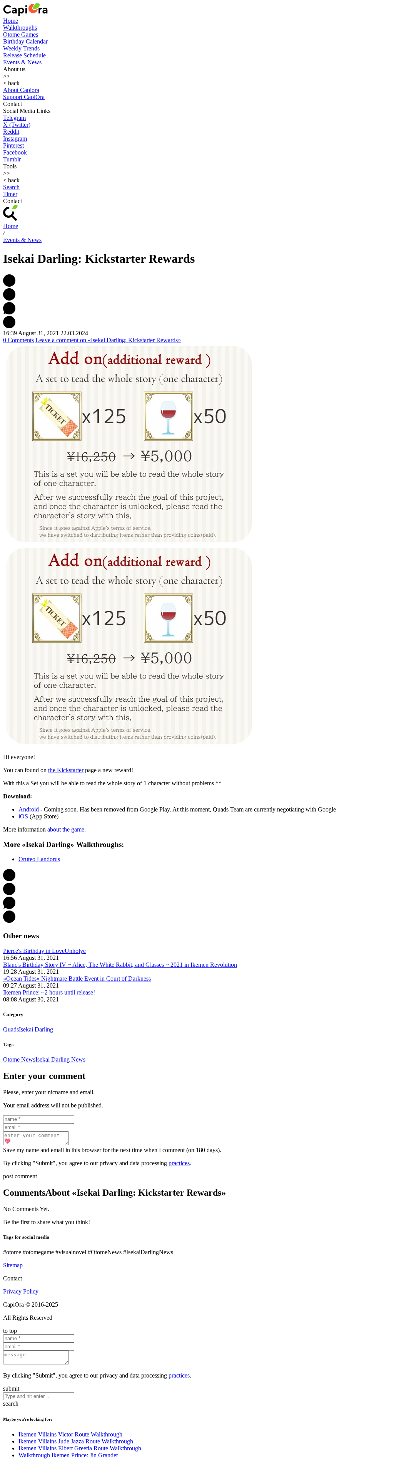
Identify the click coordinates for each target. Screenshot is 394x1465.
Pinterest (13, 145)
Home (10, 20)
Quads (11, 1029)
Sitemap (13, 1265)
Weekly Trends (21, 48)
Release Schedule (24, 55)
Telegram (14, 117)
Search (11, 187)
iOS (23, 816)
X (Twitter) (16, 124)
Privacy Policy (20, 1291)
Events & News (22, 62)
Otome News (19, 1059)
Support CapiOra (24, 97)
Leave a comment (108, 340)
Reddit (11, 131)
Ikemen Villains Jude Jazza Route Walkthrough (75, 1441)
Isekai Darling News (60, 1059)
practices (179, 1163)
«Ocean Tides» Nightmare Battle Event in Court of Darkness (77, 978)
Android (28, 809)
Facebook (15, 152)
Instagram (15, 138)
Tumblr (12, 159)
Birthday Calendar (25, 41)
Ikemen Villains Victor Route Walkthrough (70, 1434)
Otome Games (20, 34)
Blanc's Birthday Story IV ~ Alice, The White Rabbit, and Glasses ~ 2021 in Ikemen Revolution (120, 964)
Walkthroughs (20, 27)
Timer (10, 194)
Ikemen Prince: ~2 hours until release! (49, 992)
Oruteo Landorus (39, 859)
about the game (65, 829)
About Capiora (21, 90)
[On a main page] (25, 13)
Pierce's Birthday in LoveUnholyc (44, 951)
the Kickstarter (65, 770)
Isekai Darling (36, 1029)
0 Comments (18, 340)
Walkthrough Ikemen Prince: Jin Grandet (68, 1455)
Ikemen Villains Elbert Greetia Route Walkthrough (79, 1448)
